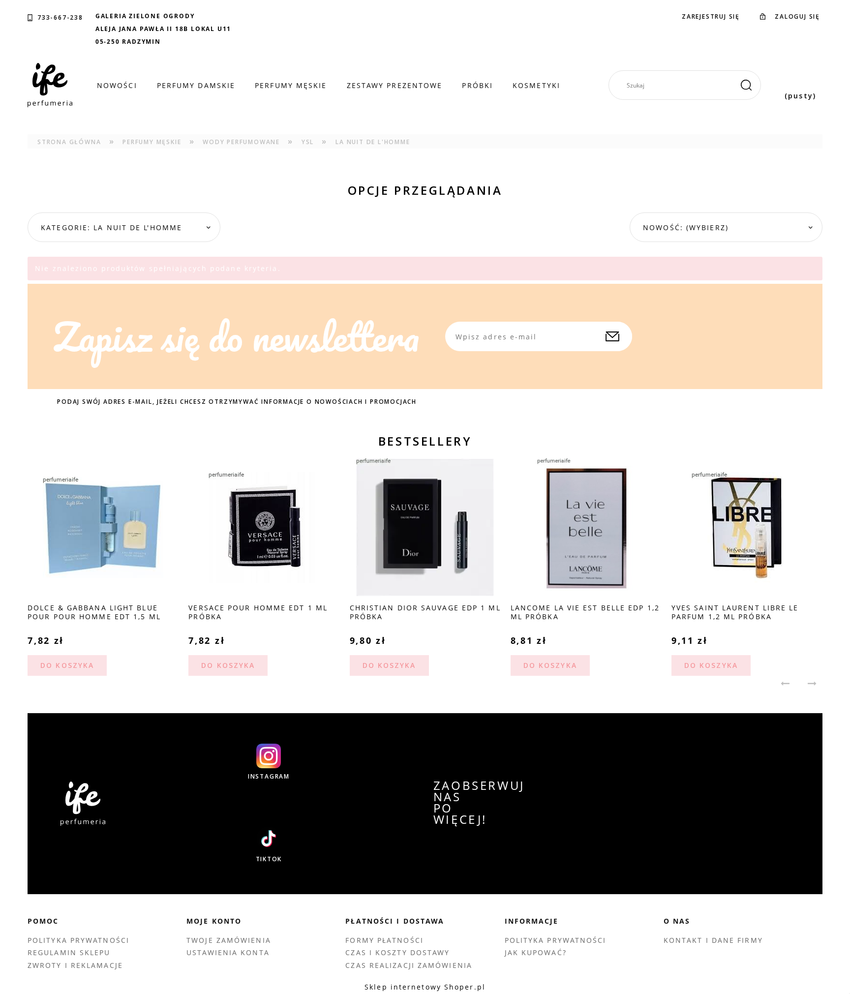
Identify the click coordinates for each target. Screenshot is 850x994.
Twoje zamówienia (228, 940)
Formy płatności (384, 940)
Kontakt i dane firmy (713, 940)
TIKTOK (269, 859)
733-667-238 (60, 18)
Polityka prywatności (78, 940)
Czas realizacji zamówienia (408, 965)
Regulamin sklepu (69, 952)
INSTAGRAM (269, 777)
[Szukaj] (746, 85)
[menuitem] (117, 85)
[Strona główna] (50, 85)
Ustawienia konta (228, 952)
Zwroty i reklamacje (75, 965)
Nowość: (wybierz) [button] (686, 227)
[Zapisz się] (612, 336)
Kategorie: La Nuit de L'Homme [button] (111, 227)
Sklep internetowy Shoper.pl (425, 987)
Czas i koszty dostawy (397, 952)
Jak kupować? (536, 952)
